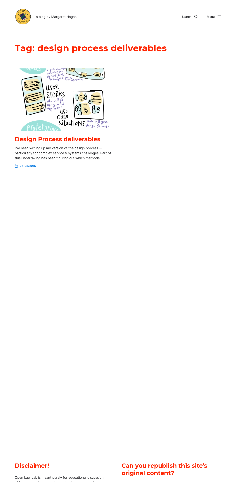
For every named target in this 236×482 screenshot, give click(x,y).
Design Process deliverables (57, 139)
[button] (189, 16)
